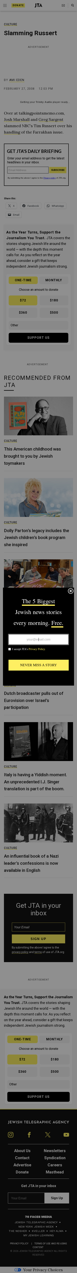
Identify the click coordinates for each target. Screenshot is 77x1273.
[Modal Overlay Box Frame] (38, 637)
